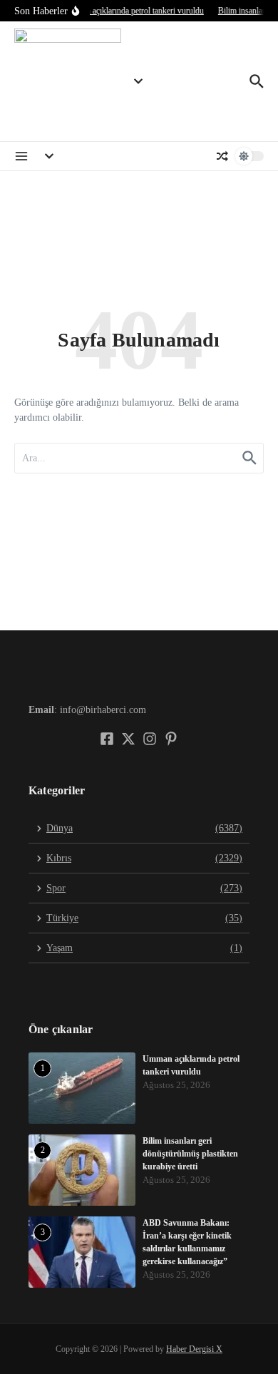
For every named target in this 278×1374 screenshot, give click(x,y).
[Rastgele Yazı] (222, 156)
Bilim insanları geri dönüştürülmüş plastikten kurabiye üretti (190, 1154)
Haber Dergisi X (194, 1349)
